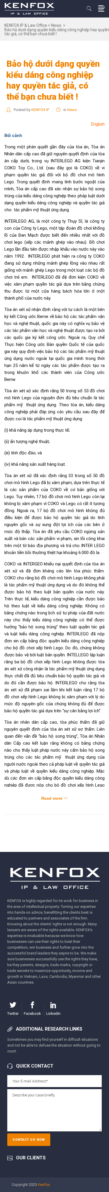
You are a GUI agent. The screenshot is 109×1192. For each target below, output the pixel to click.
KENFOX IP (40, 110)
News (56, 25)
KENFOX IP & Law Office (25, 25)
